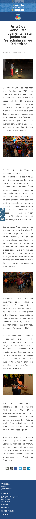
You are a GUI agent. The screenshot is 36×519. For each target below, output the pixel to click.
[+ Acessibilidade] (2, 219)
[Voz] (2, 214)
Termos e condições (6, 488)
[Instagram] (7, 514)
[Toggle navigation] (32, 2)
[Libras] (2, 210)
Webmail (3, 486)
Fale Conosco (4, 507)
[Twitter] (3, 514)
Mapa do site (4, 490)
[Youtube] (5, 514)
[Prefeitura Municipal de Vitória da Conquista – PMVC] (18, 16)
